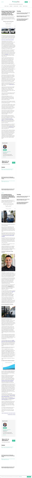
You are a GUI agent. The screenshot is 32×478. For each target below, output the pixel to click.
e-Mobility (3, 9)
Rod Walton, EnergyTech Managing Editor (8, 21)
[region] (16, 476)
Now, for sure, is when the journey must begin (8, 39)
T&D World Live (11, 126)
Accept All (29, 476)
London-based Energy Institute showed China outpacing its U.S (8, 341)
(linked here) (6, 54)
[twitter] (8, 208)
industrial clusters (11, 84)
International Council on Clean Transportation (8, 380)
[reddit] (9, 208)
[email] (10, 208)
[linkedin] (7, 208)
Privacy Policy (20, 476)
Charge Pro (13, 291)
